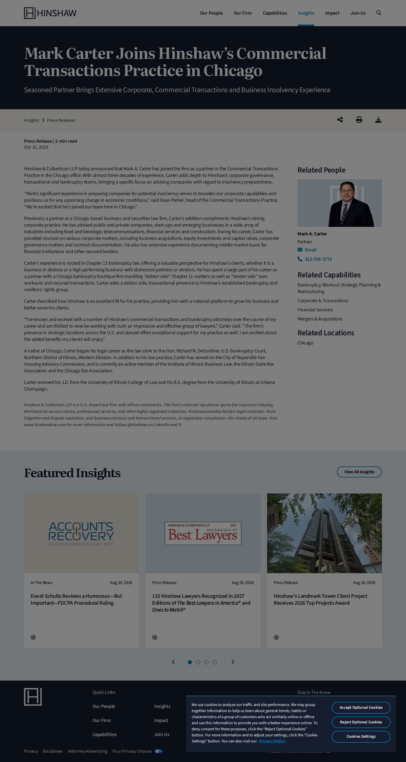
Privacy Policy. (272, 741)
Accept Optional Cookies (361, 707)
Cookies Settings (361, 736)
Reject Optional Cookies (361, 722)
